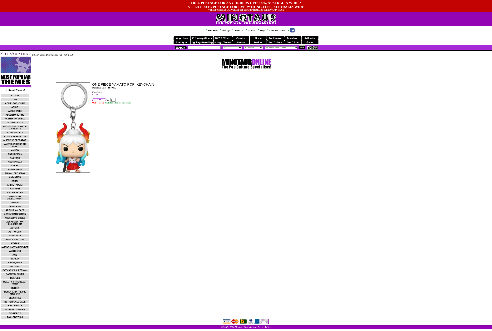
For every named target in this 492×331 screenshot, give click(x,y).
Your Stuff (212, 30)
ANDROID (15, 158)
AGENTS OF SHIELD (15, 119)
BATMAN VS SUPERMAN (14, 270)
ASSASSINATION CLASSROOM (14, 223)
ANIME (15, 181)
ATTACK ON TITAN (14, 239)
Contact (251, 30)
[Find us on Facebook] (291, 32)
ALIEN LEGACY (15, 132)
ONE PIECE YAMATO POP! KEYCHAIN (56, 55)
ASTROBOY (15, 235)
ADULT (14, 107)
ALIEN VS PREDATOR (15, 136)
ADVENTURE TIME (15, 115)
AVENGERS (15, 251)
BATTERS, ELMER (15, 274)
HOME (35, 55)
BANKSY (15, 259)
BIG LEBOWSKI (15, 317)
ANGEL (15, 165)
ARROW (15, 202)
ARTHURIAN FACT (15, 210)
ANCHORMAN (15, 154)
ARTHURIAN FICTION (15, 214)
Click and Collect (277, 30)
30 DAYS (15, 95)
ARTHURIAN (15, 206)
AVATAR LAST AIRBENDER (15, 247)
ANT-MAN (15, 189)
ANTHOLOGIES (15, 192)
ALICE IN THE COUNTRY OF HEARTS (14, 127)
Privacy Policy (264, 327)
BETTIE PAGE (15, 305)
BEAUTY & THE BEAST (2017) (15, 283)
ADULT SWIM (15, 111)
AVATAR (15, 243)
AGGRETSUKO (15, 122)
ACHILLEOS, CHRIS (15, 103)
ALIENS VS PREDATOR (15, 140)
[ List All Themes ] (16, 90)
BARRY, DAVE (15, 262)
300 (15, 99)
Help (262, 30)
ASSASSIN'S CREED (15, 218)
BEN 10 (15, 288)
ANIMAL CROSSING (15, 173)
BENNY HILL (15, 298)
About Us (238, 30)
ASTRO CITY (14, 232)
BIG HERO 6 (15, 313)
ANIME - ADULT (15, 185)
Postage (226, 30)
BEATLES (15, 278)
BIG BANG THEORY (15, 309)
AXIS (14, 255)
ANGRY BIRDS (14, 169)
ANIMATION (15, 177)
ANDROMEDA (15, 162)
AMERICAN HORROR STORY (15, 145)
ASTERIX (14, 228)
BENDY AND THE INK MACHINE (15, 293)
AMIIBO (15, 150)
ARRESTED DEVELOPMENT (15, 197)
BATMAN (14, 266)
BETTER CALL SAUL (15, 302)
